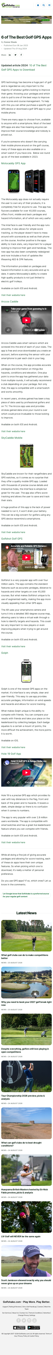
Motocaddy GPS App (13, 163)
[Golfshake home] (10, 5)
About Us (15, 1313)
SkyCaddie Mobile (11, 437)
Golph (4, 652)
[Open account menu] (37, 5)
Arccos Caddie (9, 301)
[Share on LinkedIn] (10, 55)
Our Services (6, 1313)
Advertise (46, 1313)
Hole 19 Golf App (11, 753)
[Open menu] (49, 5)
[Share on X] (15, 55)
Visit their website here (13, 295)
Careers (40, 1307)
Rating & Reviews (15, 1307)
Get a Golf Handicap (29, 1307)
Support (5, 1307)
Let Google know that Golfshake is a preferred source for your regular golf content (26, 895)
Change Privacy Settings (26, 1315)
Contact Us (24, 1313)
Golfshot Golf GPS (11, 538)
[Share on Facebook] (21, 55)
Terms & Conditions (35, 1313)
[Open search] (43, 5)
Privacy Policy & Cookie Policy (28, 1336)
